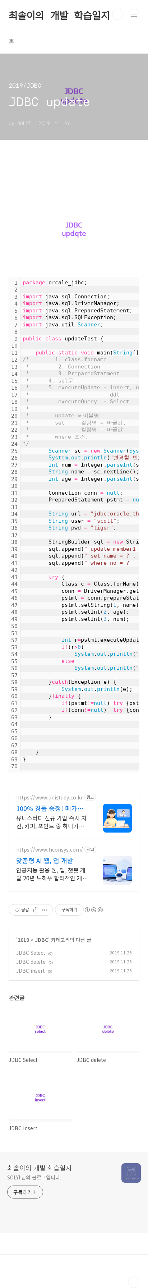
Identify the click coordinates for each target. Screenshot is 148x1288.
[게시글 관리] (44, 909)
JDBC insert (30, 970)
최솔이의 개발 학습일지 (59, 14)
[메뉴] (134, 14)
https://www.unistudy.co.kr (49, 797)
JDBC (41, 939)
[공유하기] (35, 909)
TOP (133, 1282)
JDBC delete (31, 961)
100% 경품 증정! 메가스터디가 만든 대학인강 (49, 808)
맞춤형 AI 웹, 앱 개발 (44, 860)
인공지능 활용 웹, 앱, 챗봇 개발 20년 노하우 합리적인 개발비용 (52, 874)
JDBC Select (30, 952)
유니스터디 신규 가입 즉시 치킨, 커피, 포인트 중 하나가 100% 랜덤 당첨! (51, 821)
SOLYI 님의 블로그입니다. (34, 1177)
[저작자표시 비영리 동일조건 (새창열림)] (93, 910)
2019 (23, 939)
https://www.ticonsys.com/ (49, 850)
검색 (117, 14)
